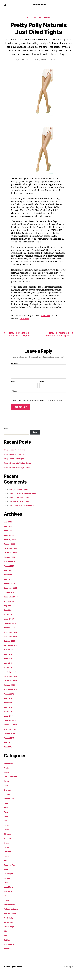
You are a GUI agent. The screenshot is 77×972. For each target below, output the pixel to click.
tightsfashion (25, 60)
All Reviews (32, 18)
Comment (15, 363)
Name (13, 382)
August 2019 (9, 650)
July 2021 (8, 570)
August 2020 (9, 601)
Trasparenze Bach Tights (14, 454)
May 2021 (8, 579)
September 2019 (10, 645)
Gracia (6, 843)
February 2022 (10, 539)
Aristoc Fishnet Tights (20, 497)
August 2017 (9, 738)
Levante (7, 878)
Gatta (6, 821)
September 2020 (11, 597)
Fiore (6, 812)
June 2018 (8, 703)
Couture (7, 794)
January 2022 (9, 544)
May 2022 (8, 526)
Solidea (7, 940)
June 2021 (8, 575)
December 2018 (10, 676)
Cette (6, 786)
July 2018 (8, 698)
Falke (6, 808)
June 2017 (8, 747)
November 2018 (10, 681)
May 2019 (8, 663)
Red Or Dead (9, 922)
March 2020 (9, 619)
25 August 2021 (40, 60)
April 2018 (8, 712)
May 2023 (8, 522)
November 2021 (10, 553)
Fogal (6, 816)
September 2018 (10, 689)
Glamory (7, 838)
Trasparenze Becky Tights (14, 450)
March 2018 (8, 716)
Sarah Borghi (9, 927)
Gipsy (6, 830)
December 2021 (10, 548)
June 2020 (8, 610)
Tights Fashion (38, 5)
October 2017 (9, 734)
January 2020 (9, 628)
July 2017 (8, 742)
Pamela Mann (9, 905)
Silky (6, 931)
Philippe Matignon (11, 909)
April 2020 (8, 614)
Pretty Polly (44, 18)
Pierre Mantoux (10, 913)
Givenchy (8, 834)
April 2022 (8, 531)
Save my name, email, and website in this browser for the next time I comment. (38, 400)
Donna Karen (9, 799)
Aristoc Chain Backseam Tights (23, 493)
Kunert (6, 869)
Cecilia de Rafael (10, 777)
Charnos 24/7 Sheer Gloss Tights (24, 505)
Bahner (7, 772)
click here (45, 315)
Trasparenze (9, 944)
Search (6, 428)
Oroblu (6, 900)
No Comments (56, 60)
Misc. (6, 896)
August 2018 (9, 694)
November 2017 (10, 729)
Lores (6, 883)
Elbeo (6, 803)
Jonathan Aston (10, 865)
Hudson (7, 856)
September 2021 (10, 562)
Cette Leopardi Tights (20, 501)
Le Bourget (8, 874)
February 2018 (10, 720)
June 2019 (8, 659)
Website (14, 391)
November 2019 (10, 637)
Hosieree (7, 852)
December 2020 (10, 588)
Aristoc (7, 768)
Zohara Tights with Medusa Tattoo (17, 463)
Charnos (7, 790)
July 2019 (8, 654)
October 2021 (9, 557)
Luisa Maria (8, 887)
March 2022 (9, 535)
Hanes (6, 847)
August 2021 (9, 566)
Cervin (6, 781)
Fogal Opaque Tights (19, 489)
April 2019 (8, 667)
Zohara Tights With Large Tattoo (17, 467)
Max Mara (8, 891)
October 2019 (9, 641)
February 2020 (10, 623)
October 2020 (9, 592)
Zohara (7, 949)
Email (41, 382)
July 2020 (8, 606)
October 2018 (9, 685)
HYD (5, 861)
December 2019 (10, 632)
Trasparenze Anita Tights (14, 459)
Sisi (5, 936)
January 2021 (9, 584)
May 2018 (8, 707)
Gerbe (6, 825)
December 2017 (10, 725)
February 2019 (10, 672)
